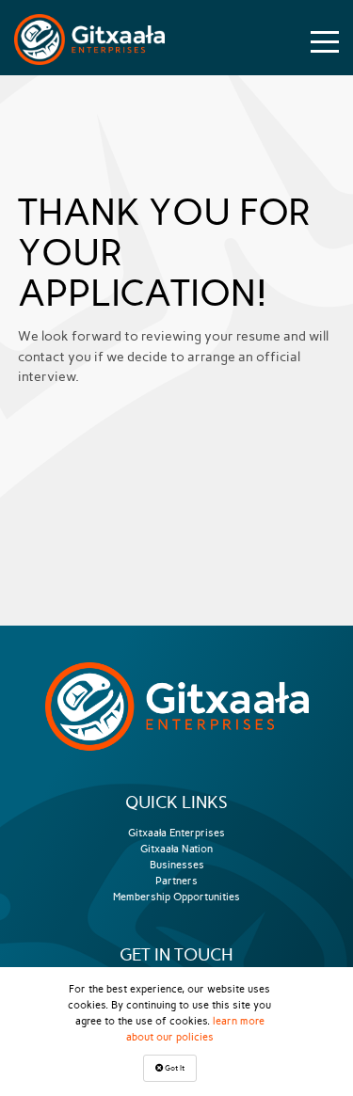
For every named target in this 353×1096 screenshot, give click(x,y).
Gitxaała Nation (176, 848)
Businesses (177, 864)
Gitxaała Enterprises (176, 832)
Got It (174, 1067)
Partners (176, 880)
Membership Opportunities (176, 896)
